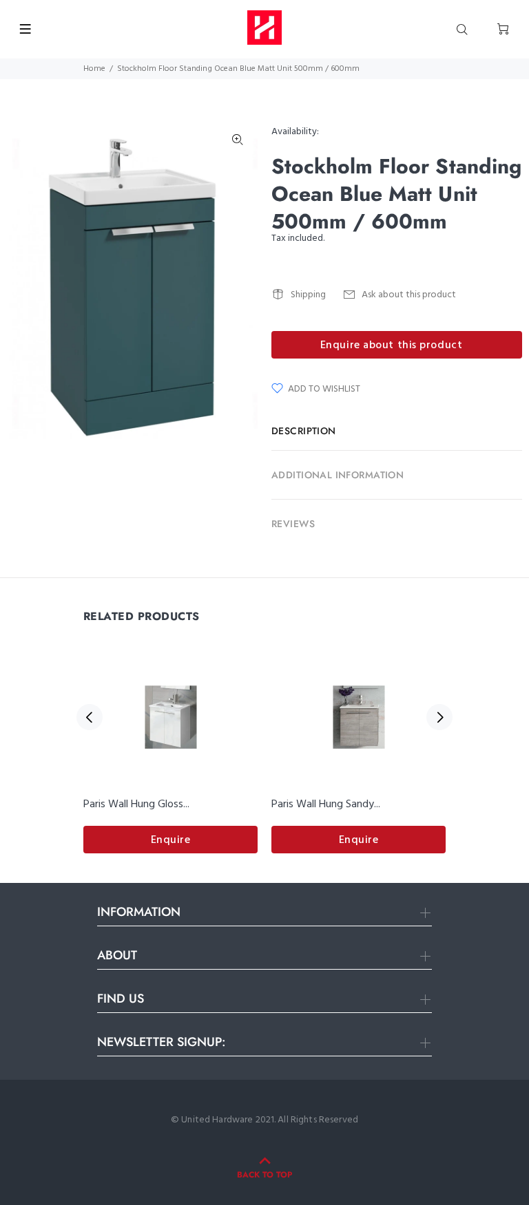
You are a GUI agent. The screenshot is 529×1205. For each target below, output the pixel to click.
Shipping (308, 295)
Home (94, 69)
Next (439, 717)
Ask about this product (409, 295)
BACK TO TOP (264, 1175)
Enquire (171, 840)
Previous (89, 717)
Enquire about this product (391, 345)
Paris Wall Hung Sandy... (325, 804)
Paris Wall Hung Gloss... (136, 804)
